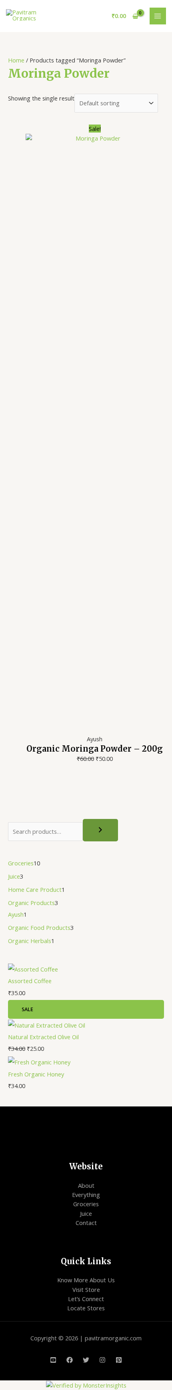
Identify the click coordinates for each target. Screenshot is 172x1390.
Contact (86, 1223)
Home (16, 60)
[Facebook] (69, 1360)
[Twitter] (86, 1360)
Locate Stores (86, 1308)
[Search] (100, 830)
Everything (86, 1195)
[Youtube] (53, 1360)
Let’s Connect (86, 1299)
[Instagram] (102, 1360)
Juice (86, 1213)
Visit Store (86, 1289)
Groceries (86, 1204)
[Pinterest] (119, 1360)
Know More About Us (86, 1280)
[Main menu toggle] (158, 16)
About (86, 1185)
